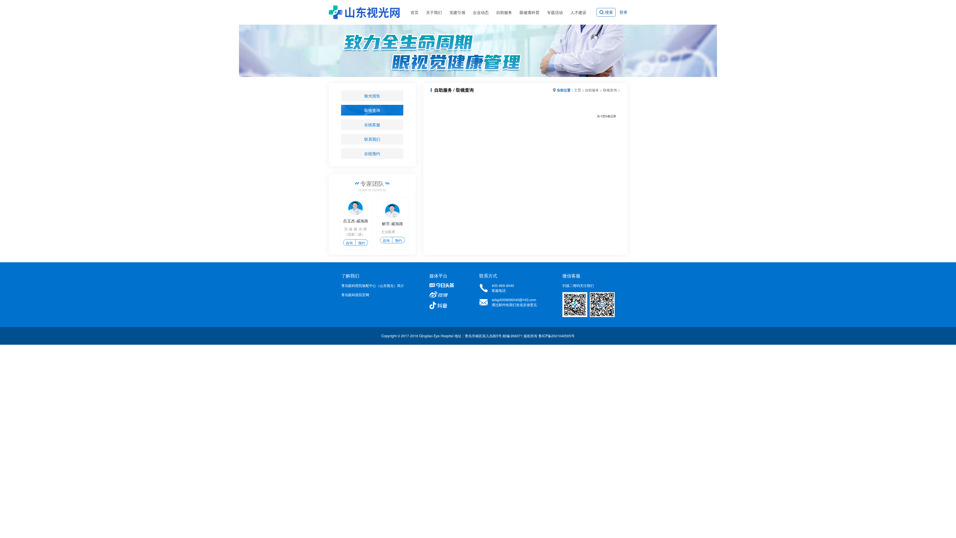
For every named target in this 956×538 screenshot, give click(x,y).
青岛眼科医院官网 (355, 294)
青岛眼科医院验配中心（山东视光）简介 (372, 285)
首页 (414, 12)
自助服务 (504, 12)
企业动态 (481, 12)
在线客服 (372, 125)
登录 (623, 12)
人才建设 (578, 12)
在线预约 (372, 153)
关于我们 (434, 12)
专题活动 (555, 12)
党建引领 (457, 12)
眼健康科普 (529, 12)
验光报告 (372, 96)
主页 (577, 89)
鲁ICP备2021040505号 (556, 335)
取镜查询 (372, 110)
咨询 (343, 242)
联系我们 (372, 139)
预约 (356, 242)
